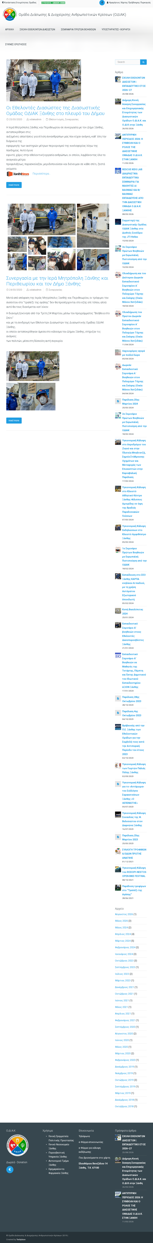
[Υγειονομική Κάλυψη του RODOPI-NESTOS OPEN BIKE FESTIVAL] (118, 869)
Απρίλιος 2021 (123, 1013)
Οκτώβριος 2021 (124, 993)
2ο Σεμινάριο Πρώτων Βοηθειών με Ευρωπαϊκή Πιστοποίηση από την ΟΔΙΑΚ (134, 422)
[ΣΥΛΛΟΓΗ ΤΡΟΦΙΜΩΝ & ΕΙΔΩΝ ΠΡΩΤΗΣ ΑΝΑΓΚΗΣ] (118, 850)
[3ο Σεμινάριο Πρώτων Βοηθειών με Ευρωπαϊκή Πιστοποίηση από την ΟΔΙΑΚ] (118, 248)
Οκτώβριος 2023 (124, 960)
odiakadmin (35, 119)
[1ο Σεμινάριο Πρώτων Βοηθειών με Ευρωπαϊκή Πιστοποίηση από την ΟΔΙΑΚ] (118, 549)
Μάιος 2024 (121, 927)
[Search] (143, 62)
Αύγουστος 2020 (124, 1033)
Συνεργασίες (72, 119)
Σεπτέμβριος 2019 (125, 1086)
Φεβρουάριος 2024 (125, 947)
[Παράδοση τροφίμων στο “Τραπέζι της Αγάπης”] (118, 887)
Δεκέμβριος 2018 (124, 1099)
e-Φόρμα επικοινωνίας (91, 1142)
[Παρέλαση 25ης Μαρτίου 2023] (118, 836)
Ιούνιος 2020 (122, 1040)
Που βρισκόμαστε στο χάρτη (94, 1157)
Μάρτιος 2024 (123, 940)
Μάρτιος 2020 (123, 1053)
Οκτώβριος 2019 (124, 1080)
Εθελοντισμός (56, 119)
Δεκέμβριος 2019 (124, 1066)
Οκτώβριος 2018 (124, 1106)
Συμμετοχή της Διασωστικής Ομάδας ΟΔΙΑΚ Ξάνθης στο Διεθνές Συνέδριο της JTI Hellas (134, 228)
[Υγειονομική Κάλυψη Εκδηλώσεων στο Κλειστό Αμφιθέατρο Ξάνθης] (118, 527)
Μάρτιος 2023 (123, 980)
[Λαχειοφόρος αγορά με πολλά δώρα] (118, 352)
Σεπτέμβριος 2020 (125, 1026)
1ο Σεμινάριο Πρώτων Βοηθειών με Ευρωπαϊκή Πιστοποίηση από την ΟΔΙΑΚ (134, 556)
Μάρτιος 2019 (123, 1093)
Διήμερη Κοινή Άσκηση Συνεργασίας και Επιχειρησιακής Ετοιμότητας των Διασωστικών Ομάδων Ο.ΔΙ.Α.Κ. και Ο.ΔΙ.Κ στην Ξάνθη (134, 112)
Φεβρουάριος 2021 (125, 1020)
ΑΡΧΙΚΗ (9, 29)
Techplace (20, 1239)
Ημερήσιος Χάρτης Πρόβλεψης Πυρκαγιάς (130, 2)
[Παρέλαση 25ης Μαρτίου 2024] (118, 401)
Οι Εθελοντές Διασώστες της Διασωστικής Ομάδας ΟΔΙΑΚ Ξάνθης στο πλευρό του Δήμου (55, 110)
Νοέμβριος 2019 (124, 1073)
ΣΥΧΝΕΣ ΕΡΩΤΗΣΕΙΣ (16, 44)
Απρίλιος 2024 (123, 934)
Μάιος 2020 (121, 1046)
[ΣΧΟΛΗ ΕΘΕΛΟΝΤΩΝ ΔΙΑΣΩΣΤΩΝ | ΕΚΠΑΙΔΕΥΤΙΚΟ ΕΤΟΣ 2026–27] (118, 79)
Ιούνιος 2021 (122, 1000)
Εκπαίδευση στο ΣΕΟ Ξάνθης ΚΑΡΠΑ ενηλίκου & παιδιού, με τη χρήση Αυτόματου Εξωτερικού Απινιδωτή (134, 587)
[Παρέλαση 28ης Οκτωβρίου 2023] (118, 698)
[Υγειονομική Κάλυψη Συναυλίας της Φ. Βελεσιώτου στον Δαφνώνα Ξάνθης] (118, 814)
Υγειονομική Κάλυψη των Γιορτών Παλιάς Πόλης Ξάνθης (134, 768)
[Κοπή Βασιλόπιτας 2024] (118, 610)
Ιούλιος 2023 (122, 974)
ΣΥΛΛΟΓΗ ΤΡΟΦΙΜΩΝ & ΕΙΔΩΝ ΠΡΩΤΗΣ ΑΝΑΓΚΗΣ (134, 853)
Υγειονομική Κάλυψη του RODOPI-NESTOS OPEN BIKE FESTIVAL (134, 871)
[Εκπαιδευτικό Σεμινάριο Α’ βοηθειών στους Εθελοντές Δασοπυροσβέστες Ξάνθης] (118, 625)
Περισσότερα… (41, 173)
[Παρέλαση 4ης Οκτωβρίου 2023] (118, 712)
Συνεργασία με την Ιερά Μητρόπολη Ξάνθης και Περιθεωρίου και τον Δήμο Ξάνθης (57, 281)
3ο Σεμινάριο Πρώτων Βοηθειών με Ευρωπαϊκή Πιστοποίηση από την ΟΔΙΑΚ (134, 255)
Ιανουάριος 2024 (124, 954)
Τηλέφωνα (84, 1136)
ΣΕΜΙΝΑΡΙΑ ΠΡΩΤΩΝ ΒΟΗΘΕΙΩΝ (78, 29)
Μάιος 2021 (121, 1007)
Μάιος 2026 (121, 920)
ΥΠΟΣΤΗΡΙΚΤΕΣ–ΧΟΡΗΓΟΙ (116, 29)
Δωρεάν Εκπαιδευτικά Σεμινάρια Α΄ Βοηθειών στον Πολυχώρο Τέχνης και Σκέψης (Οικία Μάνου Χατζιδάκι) (132, 377)
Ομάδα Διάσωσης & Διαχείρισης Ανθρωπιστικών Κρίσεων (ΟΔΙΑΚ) (72, 15)
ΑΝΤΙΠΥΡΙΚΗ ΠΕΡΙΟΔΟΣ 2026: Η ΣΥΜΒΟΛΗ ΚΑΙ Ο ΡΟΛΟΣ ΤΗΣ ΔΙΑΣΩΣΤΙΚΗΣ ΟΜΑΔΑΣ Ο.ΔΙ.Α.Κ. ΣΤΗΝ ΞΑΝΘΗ (132, 147)
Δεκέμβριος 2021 (124, 987)
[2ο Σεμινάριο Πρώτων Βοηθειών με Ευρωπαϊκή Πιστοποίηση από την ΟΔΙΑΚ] (118, 415)
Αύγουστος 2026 (124, 914)
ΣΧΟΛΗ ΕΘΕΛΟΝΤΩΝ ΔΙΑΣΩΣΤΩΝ (37, 29)
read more (14, 184)
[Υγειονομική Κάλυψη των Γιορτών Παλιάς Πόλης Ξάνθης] (118, 765)
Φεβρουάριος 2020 (125, 1060)
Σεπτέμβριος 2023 (125, 967)
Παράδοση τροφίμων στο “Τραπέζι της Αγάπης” (134, 890)
